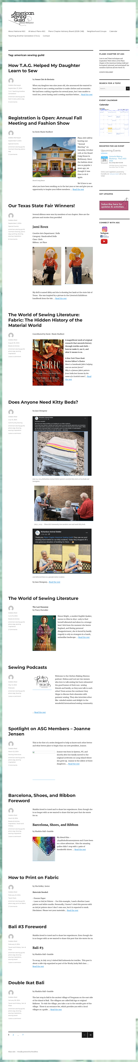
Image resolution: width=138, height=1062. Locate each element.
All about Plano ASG (36, 31)
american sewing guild (16, 96)
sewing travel (13, 959)
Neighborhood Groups (96, 31)
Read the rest (87, 94)
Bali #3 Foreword (27, 926)
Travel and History (14, 947)
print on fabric (21, 903)
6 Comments (12, 239)
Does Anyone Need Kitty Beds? (43, 402)
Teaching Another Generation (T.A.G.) (24, 36)
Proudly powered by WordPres (27, 1052)
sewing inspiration (14, 236)
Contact (46, 36)
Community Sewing (15, 423)
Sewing (20, 234)
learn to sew (12, 99)
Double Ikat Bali (26, 982)
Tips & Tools (12, 898)
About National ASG (16, 31)
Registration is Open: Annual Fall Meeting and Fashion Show (45, 120)
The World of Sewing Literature (43, 598)
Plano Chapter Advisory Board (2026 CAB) (66, 31)
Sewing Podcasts (27, 667)
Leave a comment (14, 356)
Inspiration (12, 823)
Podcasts (11, 688)
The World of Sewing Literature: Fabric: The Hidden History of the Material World (45, 320)
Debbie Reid (12, 220)
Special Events (13, 144)
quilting (14, 234)
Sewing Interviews (14, 754)
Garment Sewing (14, 149)
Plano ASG (11, 1052)
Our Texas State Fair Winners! (41, 205)
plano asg (20, 99)
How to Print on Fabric (33, 877)
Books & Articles (13, 346)
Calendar (113, 31)
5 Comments (12, 102)
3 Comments (12, 154)
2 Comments (12, 629)
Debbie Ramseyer (14, 85)
